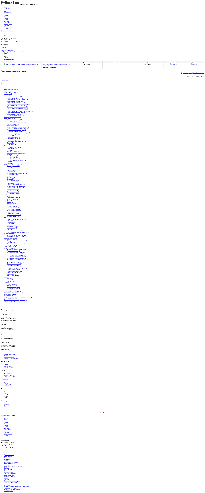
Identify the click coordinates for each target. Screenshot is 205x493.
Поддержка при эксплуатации (12, 383)
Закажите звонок (27, 39)
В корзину (3, 45)
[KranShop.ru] (10, 4)
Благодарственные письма (11, 358)
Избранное (4, 53)
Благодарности (8, 27)
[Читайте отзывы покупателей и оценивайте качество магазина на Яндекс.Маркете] (103, 414)
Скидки (6, 18)
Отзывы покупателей (10, 354)
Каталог (6, 16)
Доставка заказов (8, 373)
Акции (6, 33)
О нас (5, 352)
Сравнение (4, 47)
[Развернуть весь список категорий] (2, 87)
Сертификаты (7, 22)
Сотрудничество (8, 384)
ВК (5, 405)
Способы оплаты (8, 367)
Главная (6, 15)
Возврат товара (8, 366)
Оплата (6, 19)
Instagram (6, 404)
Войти (5, 7)
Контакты (6, 25)
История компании (9, 357)
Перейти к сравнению (7, 50)
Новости (6, 355)
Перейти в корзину (186, 73)
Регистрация (7, 8)
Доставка (6, 21)
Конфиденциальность (10, 376)
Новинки (6, 35)
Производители (8, 24)
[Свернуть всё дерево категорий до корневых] (1, 87)
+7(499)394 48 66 (6, 445)
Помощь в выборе (9, 375)
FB (4, 408)
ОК (5, 406)
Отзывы (6, 28)
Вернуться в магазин (20, 71)
